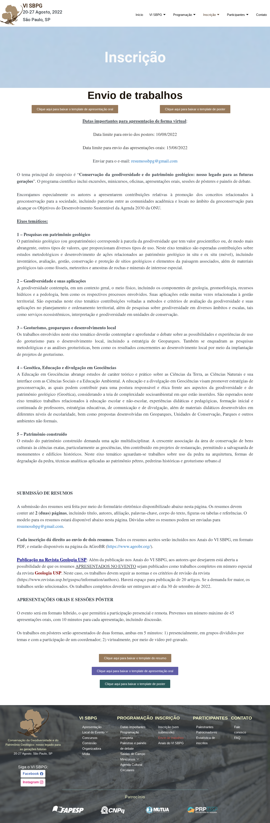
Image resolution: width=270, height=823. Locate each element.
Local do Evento (93, 732)
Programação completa (129, 735)
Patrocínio (135, 797)
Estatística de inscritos (205, 740)
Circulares (127, 770)
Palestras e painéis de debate (133, 745)
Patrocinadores (206, 732)
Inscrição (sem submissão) (168, 729)
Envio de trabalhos (171, 738)
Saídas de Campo (132, 754)
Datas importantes (133, 727)
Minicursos (127, 759)
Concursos (89, 738)
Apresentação (91, 727)
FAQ (237, 738)
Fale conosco (240, 729)
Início (139, 14)
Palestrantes (204, 727)
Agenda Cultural (131, 764)
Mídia (86, 754)
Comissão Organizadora (91, 745)
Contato (261, 14)
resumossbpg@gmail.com (154, 161)
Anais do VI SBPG (171, 743)
